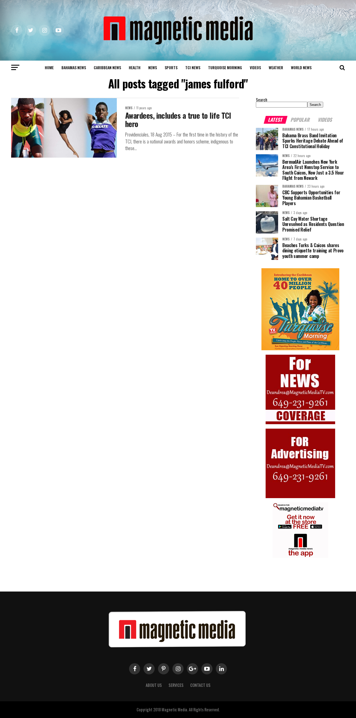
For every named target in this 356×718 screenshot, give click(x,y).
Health (134, 67)
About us (154, 685)
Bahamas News (73, 67)
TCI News (192, 67)
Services (176, 685)
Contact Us (200, 685)
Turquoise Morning (225, 67)
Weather (276, 67)
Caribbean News (107, 67)
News (152, 67)
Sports (171, 67)
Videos (255, 67)
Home (49, 67)
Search (261, 100)
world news (301, 67)
